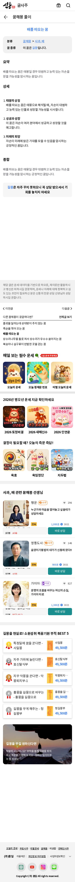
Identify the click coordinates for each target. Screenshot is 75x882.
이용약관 (21, 856)
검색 (68, 5)
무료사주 (24, 848)
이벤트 (58, 5)
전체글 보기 (65, 317)
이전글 (9, 308)
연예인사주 (63, 848)
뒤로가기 (6, 17)
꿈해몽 (27, 41)
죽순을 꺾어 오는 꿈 (14, 328)
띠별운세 (34, 848)
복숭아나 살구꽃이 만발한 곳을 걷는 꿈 (24, 344)
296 (70, 502)
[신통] (8, 5)
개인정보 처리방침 (37, 856)
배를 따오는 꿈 (11, 334)
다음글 (66, 308)
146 (70, 543)
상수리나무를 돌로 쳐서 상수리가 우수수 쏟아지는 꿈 (32, 339)
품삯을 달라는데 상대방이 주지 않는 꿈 (24, 323)
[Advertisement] (37, 237)
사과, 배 (39, 41)
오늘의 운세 (11, 848)
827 (70, 583)
